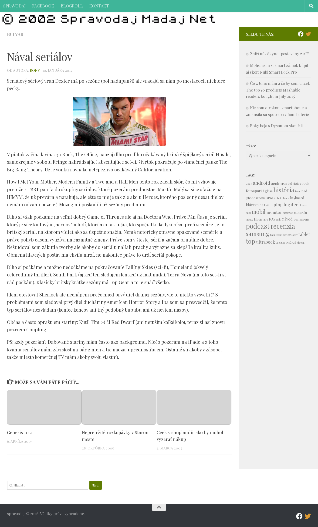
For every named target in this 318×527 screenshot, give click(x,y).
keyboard (297, 198)
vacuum (280, 242)
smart (287, 235)
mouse (249, 219)
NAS (272, 219)
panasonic (302, 219)
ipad (304, 191)
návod (287, 219)
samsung (257, 233)
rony (35, 70)
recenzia (283, 226)
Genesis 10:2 (19, 432)
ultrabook (265, 242)
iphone (250, 198)
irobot (277, 198)
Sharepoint (276, 235)
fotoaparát (255, 190)
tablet (304, 234)
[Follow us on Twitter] (308, 34)
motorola (300, 212)
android (261, 183)
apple (275, 183)
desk (296, 183)
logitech (292, 204)
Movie (258, 219)
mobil (259, 211)
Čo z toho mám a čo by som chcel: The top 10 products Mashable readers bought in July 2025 (278, 90)
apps (284, 183)
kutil (266, 205)
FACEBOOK (43, 6)
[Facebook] (301, 34)
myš (266, 219)
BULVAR (15, 34)
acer (249, 183)
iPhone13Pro (264, 198)
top (250, 241)
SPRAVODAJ (14, 6)
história (284, 190)
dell (290, 183)
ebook (304, 183)
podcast (258, 225)
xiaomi (300, 242)
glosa (269, 191)
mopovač (288, 212)
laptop (276, 204)
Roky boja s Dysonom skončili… (278, 125)
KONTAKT (99, 6)
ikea (297, 191)
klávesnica (254, 204)
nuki (278, 219)
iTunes (285, 198)
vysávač (291, 242)
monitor (274, 212)
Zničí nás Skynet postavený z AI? (279, 53)
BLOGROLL (72, 6)
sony (295, 235)
